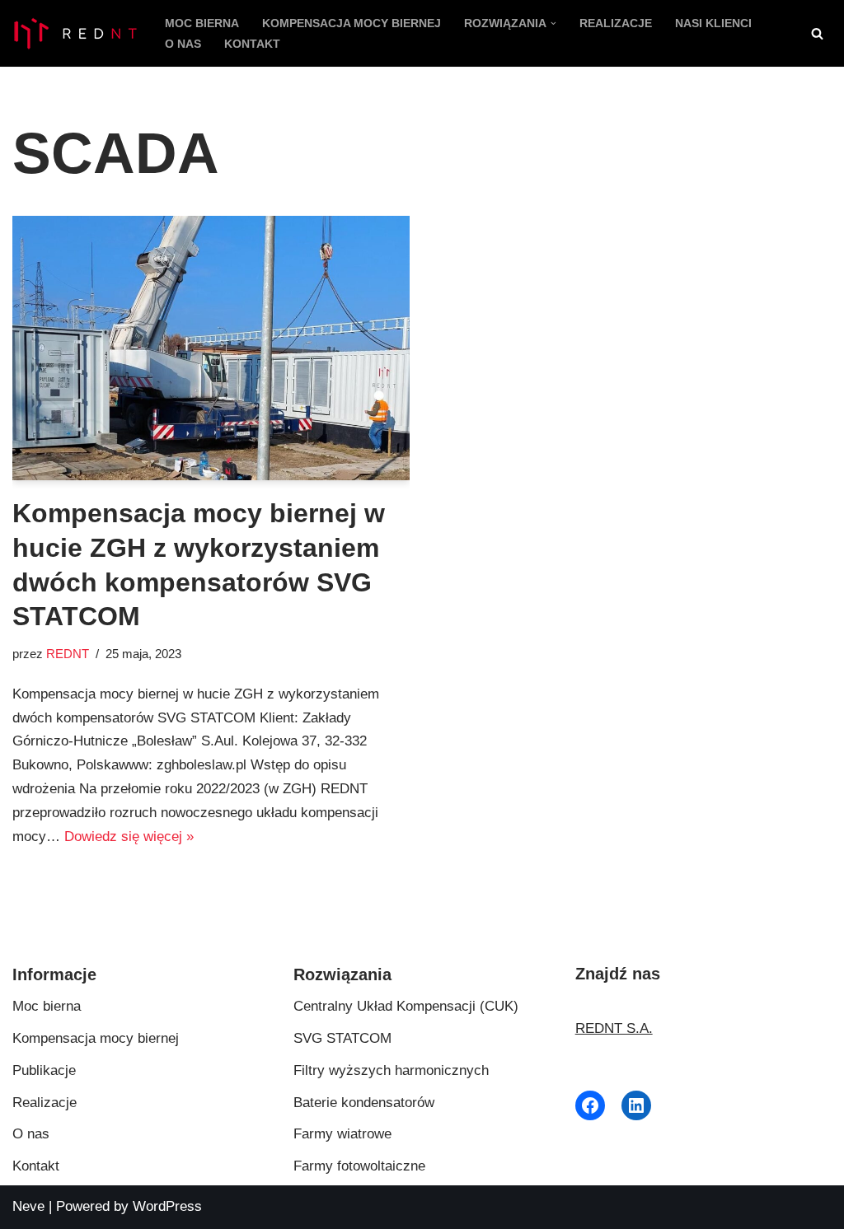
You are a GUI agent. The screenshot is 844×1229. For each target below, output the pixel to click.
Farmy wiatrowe (342, 1134)
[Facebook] (590, 1105)
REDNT (67, 654)
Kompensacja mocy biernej (351, 23)
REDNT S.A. (614, 1028)
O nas (183, 44)
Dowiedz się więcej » (129, 836)
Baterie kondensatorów (363, 1102)
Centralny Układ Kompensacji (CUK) (405, 1006)
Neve (28, 1206)
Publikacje (44, 1070)
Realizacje (615, 23)
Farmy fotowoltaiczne (359, 1166)
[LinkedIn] (636, 1105)
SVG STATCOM (342, 1038)
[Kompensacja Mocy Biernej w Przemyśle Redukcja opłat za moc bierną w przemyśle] (74, 33)
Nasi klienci (713, 23)
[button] (553, 23)
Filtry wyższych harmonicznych (391, 1070)
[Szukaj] (817, 33)
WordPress (167, 1206)
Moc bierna (202, 23)
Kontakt (252, 44)
